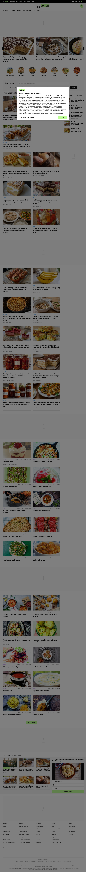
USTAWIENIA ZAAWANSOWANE (27, 117)
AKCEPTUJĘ (62, 117)
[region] (43, 103)
